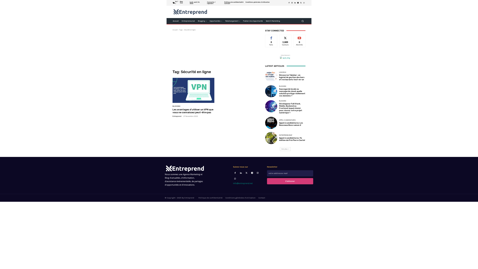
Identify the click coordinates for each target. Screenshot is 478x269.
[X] (300, 2)
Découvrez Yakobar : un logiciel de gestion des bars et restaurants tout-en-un (291, 77)
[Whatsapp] (235, 179)
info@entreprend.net (243, 183)
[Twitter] (246, 173)
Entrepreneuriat (285, 135)
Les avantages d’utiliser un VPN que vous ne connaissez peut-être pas (193, 111)
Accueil (175, 30)
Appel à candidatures (287, 120)
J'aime (271, 37)
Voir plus (284, 149)
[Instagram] (292, 2)
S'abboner (290, 181)
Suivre (285, 37)
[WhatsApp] (303, 2)
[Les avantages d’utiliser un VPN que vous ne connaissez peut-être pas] (193, 90)
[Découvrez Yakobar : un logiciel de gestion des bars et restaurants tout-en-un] (271, 76)
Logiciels (282, 72)
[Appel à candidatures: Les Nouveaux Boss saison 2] (271, 123)
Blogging (176, 106)
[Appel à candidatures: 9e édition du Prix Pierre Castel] (271, 138)
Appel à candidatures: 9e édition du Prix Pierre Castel (292, 139)
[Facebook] (289, 2)
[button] (302, 21)
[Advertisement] (216, 50)
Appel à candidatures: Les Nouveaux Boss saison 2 (291, 124)
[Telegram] (298, 2)
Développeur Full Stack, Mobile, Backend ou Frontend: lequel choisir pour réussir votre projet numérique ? (290, 108)
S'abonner (299, 37)
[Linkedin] (295, 2)
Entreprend (177, 116)
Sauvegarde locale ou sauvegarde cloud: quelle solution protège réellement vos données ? (292, 92)
